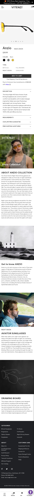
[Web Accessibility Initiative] (30, 492)
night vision (7, 70)
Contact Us (21, 451)
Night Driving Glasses (23, 434)
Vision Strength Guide (24, 454)
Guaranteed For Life (24, 446)
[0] (32, 7)
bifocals (6, 68)
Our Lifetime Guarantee (12, 122)
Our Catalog (4, 464)
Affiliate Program (6, 461)
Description (7, 91)
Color (5, 57)
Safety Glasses (5, 434)
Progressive (4, 431)
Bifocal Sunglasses (6, 429)
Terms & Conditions (7, 458)
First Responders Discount (6, 449)
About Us (3, 446)
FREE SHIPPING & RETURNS (12, 126)
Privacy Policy (5, 455)
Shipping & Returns (23, 448)
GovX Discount (5, 453)
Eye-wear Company (16, 485)
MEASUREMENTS (8, 117)
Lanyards (19, 437)
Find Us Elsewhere (23, 457)
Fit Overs (19, 429)
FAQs (19, 459)
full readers (20, 68)
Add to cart (17, 76)
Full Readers (20, 431)
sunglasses (20, 70)
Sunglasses (4, 437)
